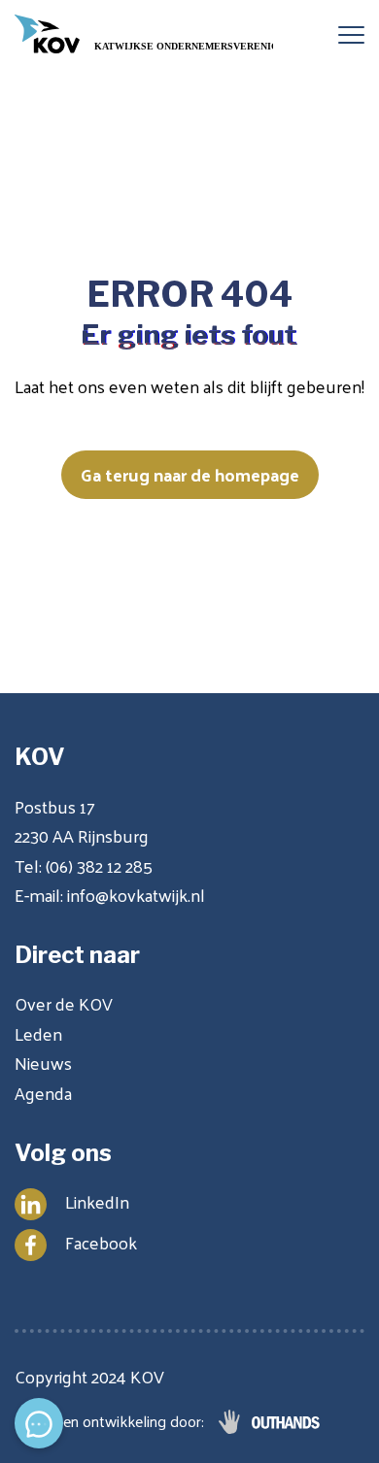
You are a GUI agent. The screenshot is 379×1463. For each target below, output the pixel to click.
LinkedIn (97, 1201)
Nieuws (43, 1063)
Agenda (43, 1093)
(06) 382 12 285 (99, 865)
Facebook (101, 1242)
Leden (38, 1033)
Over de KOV (64, 1003)
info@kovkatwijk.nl (136, 895)
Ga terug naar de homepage (190, 474)
